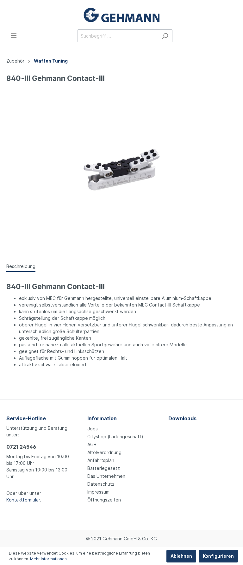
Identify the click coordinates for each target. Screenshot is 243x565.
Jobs (92, 428)
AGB (92, 444)
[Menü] (13, 35)
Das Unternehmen (106, 476)
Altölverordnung (104, 452)
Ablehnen (181, 556)
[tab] (20, 266)
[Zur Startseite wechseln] (121, 15)
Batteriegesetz (103, 468)
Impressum (98, 492)
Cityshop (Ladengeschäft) (115, 436)
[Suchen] (165, 35)
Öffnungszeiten (104, 499)
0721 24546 (21, 447)
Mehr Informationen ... (50, 558)
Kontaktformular (23, 499)
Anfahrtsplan (100, 460)
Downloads (182, 418)
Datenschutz (101, 484)
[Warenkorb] (233, 36)
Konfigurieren (218, 556)
